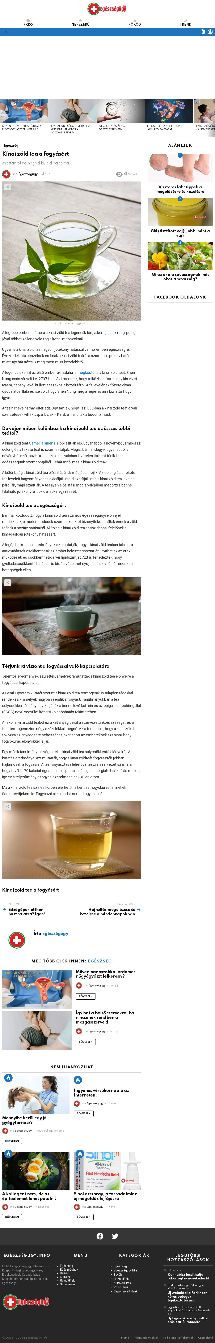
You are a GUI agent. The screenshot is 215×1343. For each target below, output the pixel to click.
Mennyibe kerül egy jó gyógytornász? (24, 1120)
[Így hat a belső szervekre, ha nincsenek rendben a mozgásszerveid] (72, 111)
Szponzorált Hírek (126, 1291)
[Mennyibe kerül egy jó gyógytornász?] (35, 1095)
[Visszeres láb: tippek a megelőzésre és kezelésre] (180, 168)
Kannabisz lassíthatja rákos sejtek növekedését (188, 1276)
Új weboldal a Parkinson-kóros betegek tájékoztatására (188, 1296)
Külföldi (65, 1277)
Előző (2, 118)
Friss (28, 24)
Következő (213, 118)
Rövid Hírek (67, 1280)
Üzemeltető (205, 1337)
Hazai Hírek (121, 1278)
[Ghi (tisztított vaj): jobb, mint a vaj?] (180, 212)
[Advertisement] (107, 67)
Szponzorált (68, 1284)
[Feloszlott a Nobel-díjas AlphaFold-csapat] (169, 111)
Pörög (134, 24)
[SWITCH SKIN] (203, 32)
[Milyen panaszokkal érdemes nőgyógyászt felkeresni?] (24, 111)
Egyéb (118, 1274)
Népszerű (80, 24)
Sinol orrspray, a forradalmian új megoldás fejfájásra (105, 1196)
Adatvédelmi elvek (146, 1337)
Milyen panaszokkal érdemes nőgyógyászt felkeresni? (105, 974)
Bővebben (85, 996)
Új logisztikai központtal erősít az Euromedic (188, 1320)
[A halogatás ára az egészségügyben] (121, 111)
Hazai (64, 1273)
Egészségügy (69, 1269)
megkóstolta (87, 372)
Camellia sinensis (43, 443)
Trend (185, 24)
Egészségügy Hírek (126, 1270)
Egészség (100, 961)
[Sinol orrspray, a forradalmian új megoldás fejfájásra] (107, 1171)
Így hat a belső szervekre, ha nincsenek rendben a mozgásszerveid (70, 129)
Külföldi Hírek (122, 1283)
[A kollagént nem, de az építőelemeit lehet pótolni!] (35, 1171)
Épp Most (8, 1078)
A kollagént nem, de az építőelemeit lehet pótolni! (29, 1196)
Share (7, 187)
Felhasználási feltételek (178, 1337)
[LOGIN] (210, 32)
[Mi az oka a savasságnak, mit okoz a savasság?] (180, 256)
